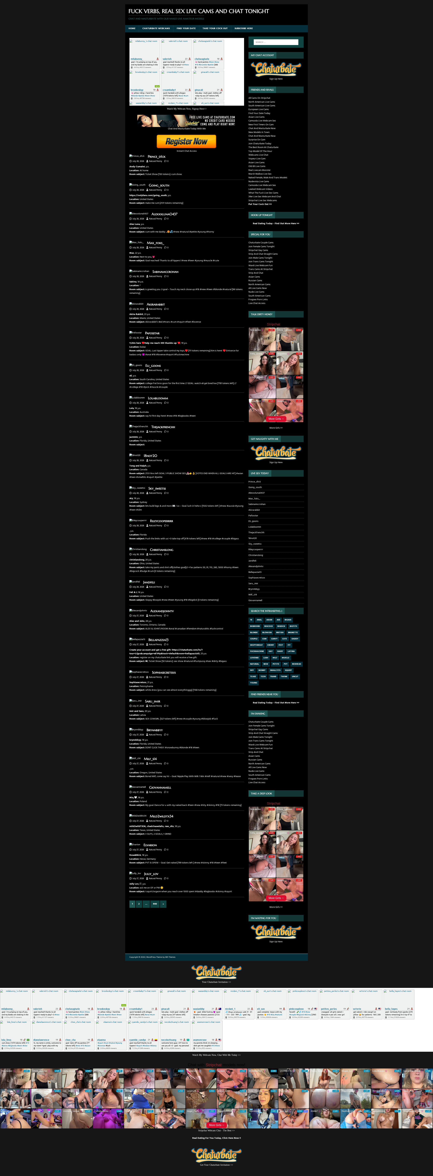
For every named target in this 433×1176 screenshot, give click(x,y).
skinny (262, 670)
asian (269, 620)
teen (263, 676)
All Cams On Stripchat (259, 98)
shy (252, 670)
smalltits (275, 670)
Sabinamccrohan (165, 272)
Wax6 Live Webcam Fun (260, 266)
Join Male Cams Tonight (260, 258)
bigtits (293, 626)
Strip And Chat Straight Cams (263, 254)
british (279, 632)
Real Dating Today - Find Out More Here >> (276, 224)
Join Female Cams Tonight (261, 247)
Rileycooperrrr (161, 521)
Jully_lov (151, 874)
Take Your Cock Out (215, 28)
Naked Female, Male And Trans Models (267, 178)
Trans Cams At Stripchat (260, 269)
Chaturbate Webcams (156, 28)
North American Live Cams (261, 102)
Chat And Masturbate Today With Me (187, 129)
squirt (288, 670)
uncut (295, 676)
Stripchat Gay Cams (258, 250)
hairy (280, 651)
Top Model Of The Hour (260, 151)
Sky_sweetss (157, 488)
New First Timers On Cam (261, 125)
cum (264, 639)
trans (273, 676)
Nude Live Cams (256, 292)
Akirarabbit (156, 304)
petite (276, 664)
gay (271, 651)
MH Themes (170, 957)
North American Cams (259, 285)
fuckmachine (257, 651)
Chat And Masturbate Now (262, 128)
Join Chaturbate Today (259, 144)
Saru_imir (152, 701)
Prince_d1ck (156, 156)
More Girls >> (276, 428)
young (253, 683)
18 (251, 620)
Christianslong (161, 550)
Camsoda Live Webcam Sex (262, 121)
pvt (286, 664)
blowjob (267, 632)
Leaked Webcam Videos (260, 189)
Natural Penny (155, 161)
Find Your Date (186, 28)
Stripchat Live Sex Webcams (262, 201)
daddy (295, 639)
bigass (288, 620)
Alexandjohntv (162, 611)
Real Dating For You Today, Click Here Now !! (216, 1138)
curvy (274, 639)
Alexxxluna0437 (164, 214)
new (266, 664)
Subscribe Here (244, 28)
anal (259, 620)
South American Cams (259, 296)
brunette (293, 632)
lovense (254, 658)
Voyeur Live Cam (256, 159)
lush (265, 658)
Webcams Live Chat (258, 155)
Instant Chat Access (187, 151)
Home (132, 28)
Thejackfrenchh (163, 427)
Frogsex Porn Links (258, 300)
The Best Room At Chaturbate (263, 147)
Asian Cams (254, 277)
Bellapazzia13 (158, 640)
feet (281, 645)
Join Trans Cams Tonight (260, 262)
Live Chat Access (256, 303)
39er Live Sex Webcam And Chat (264, 197)
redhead (296, 664)
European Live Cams (258, 109)
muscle (285, 658)
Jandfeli (149, 582)
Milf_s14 (150, 759)
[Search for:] (276, 42)
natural (254, 664)
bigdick (281, 626)
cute (284, 639)
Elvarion (150, 845)
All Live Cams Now (257, 288)
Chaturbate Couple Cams (261, 243)
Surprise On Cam (256, 140)
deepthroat (256, 645)
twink (284, 676)
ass (278, 620)
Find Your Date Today (259, 113)
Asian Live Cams (256, 117)
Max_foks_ (155, 243)
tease (253, 676)
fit (289, 645)
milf (275, 658)
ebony (270, 645)
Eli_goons (153, 366)
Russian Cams (255, 281)
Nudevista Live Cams (258, 182)
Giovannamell (160, 787)
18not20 (150, 456)
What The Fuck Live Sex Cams (263, 193)
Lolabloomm (158, 398)
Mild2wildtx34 (161, 816)
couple (254, 639)
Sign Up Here (275, 79)
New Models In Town (259, 132)
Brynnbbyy (155, 730)
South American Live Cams (261, 106)
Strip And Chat (255, 273)
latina (291, 651)
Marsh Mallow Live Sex (259, 174)
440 (155, 904)
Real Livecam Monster (259, 170)
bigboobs (255, 626)
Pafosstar (152, 333)
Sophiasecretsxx (164, 672)
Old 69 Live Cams (256, 166)
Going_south (159, 185)
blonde (254, 632)
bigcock (268, 626)
